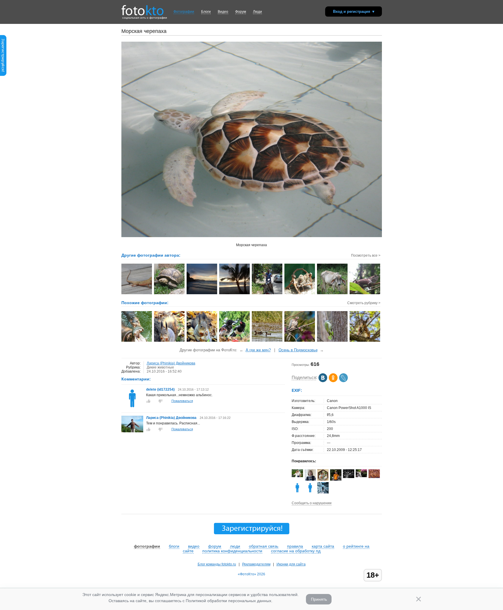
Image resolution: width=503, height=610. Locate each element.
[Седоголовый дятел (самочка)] (332, 341)
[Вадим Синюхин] (335, 479)
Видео (223, 12)
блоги (174, 546)
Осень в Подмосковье (298, 350)
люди (235, 546)
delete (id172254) (161, 389)
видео (193, 546)
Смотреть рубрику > (363, 303)
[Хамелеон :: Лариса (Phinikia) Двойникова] (365, 294)
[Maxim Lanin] (374, 477)
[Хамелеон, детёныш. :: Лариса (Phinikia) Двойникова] (137, 294)
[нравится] (148, 401)
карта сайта (323, 546)
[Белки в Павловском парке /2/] (202, 341)
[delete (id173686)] (297, 492)
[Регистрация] (3, 75)
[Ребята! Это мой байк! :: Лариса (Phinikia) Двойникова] (267, 294)
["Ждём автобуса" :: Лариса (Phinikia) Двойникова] (300, 294)
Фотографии (183, 12)
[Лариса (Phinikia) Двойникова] (132, 431)
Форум (240, 12)
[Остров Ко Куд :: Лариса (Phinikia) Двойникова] (202, 294)
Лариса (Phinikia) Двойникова (171, 363)
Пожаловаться (182, 401)
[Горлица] (300, 341)
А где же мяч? (258, 350)
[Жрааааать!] (137, 341)
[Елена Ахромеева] (310, 479)
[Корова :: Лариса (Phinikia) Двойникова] (332, 294)
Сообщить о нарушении (312, 503)
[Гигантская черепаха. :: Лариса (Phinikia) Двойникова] (169, 294)
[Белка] (365, 341)
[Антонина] (361, 476)
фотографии (147, 546)
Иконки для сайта (291, 564)
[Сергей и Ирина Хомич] (297, 476)
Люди (257, 12)
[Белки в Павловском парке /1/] (169, 341)
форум (214, 546)
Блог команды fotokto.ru (217, 564)
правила (295, 546)
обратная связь (263, 546)
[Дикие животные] (234, 341)
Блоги (206, 12)
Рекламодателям (256, 564)
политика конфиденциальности (232, 551)
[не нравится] (160, 401)
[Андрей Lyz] (348, 477)
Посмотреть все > (365, 255)
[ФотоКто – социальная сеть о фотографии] (142, 8)
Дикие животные (160, 367)
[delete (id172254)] (132, 408)
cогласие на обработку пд (295, 551)
